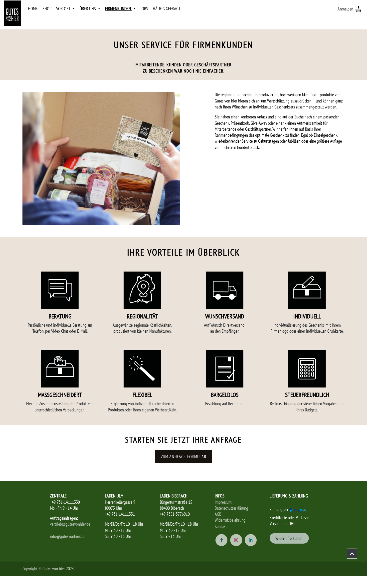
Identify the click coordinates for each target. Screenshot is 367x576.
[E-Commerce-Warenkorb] (358, 9)
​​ (289, 538)
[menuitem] (32, 8)
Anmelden (345, 9)
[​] (352, 554)
